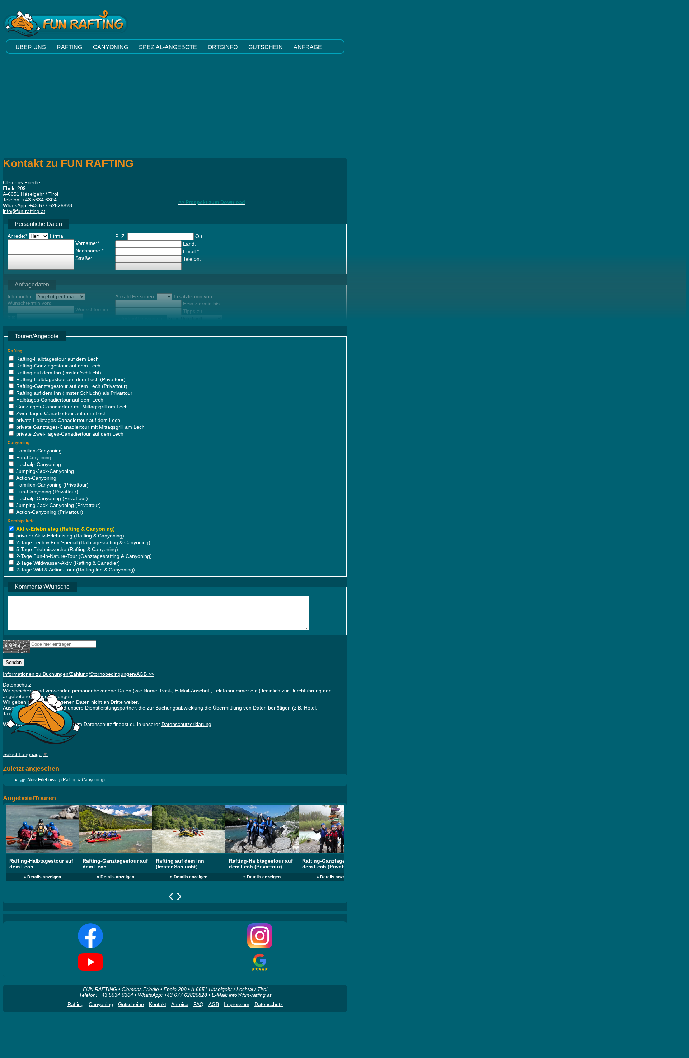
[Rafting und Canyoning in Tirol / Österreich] (43, 745)
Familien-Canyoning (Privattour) (52, 485)
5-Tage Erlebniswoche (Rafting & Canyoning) (67, 549)
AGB (213, 1004)
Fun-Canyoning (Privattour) (47, 491)
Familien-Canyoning (39, 451)
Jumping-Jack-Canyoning (45, 471)
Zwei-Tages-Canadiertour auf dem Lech (61, 413)
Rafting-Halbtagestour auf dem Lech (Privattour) (71, 379)
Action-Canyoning (36, 478)
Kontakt (157, 1004)
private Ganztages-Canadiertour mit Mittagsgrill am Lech (80, 427)
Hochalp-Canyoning (38, 464)
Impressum (236, 1004)
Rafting (75, 1004)
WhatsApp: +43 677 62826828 (172, 995)
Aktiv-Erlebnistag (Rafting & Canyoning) (65, 529)
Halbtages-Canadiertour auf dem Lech (59, 400)
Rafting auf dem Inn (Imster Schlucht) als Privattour (74, 393)
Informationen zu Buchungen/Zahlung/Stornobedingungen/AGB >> (78, 674)
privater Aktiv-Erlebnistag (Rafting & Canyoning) (70, 536)
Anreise (179, 1004)
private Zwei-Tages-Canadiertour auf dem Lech (69, 434)
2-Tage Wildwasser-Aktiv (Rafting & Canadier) (68, 563)
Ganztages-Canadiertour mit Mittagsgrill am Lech (72, 406)
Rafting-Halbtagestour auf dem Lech (57, 359)
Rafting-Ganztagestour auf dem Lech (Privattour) (71, 386)
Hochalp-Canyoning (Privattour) (52, 498)
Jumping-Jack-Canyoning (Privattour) (58, 505)
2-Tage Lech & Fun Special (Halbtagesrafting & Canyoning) (83, 542)
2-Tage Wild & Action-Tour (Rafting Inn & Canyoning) (75, 570)
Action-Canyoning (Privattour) (49, 512)
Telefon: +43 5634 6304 (106, 995)
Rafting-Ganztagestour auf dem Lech (58, 366)
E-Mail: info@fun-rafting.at (241, 995)
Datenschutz (268, 1004)
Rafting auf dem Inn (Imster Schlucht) (58, 372)
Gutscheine (131, 1004)
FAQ (198, 1004)
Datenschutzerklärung (186, 724)
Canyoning (101, 1004)
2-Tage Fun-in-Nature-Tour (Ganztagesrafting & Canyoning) (84, 556)
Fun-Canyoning (33, 457)
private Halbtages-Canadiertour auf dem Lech (68, 420)
